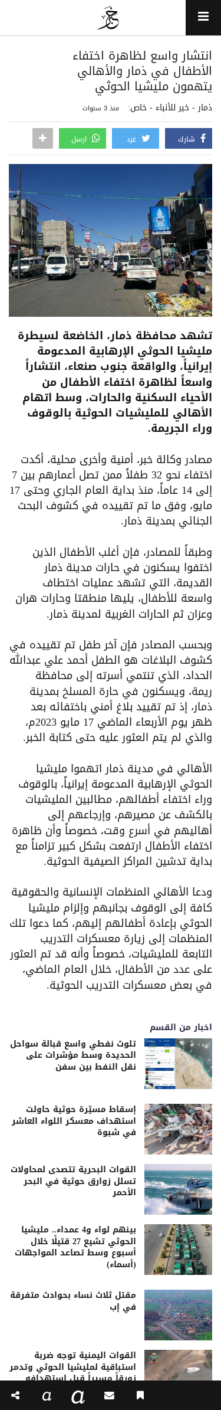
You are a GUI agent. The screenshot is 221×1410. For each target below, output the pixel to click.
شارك (187, 139)
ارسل (80, 139)
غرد (132, 139)
